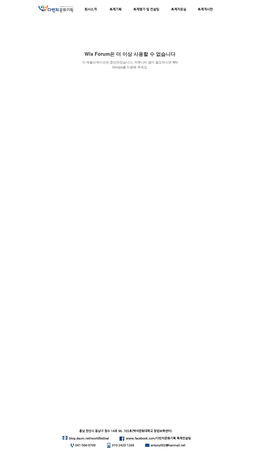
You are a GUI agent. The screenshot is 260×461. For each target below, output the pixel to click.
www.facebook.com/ (141, 438)
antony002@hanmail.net (168, 445)
